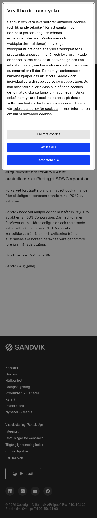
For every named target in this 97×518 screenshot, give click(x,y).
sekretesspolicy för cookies (35, 108)
